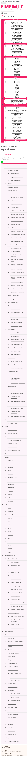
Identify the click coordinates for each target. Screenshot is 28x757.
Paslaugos (7, 738)
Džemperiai (17, 116)
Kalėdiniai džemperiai (16, 200)
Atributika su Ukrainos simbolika (17, 108)
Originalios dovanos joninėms (18, 364)
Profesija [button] (15, 57)
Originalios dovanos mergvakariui (15, 412)
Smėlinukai (17, 134)
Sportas (17, 92)
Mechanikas (17, 61)
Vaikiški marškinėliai (15, 697)
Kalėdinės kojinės (15, 227)
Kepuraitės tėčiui (15, 333)
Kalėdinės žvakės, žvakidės (17, 231)
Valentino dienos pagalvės (17, 282)
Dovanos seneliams (17, 52)
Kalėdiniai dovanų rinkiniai (17, 197)
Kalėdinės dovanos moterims (17, 214)
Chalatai (17, 111)
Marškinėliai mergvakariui (17, 408)
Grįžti (2, 162)
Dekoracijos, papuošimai (17, 113)
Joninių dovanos (17, 33)
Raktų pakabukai (17, 131)
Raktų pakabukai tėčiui (16, 351)
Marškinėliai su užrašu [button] (15, 98)
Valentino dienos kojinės (16, 269)
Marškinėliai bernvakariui (17, 393)
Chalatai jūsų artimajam (16, 248)
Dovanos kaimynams (17, 46)
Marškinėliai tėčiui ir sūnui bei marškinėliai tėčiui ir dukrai (18, 340)
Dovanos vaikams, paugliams (17, 49)
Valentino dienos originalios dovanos (17, 278)
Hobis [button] (15, 77)
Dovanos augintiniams (17, 55)
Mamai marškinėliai (15, 565)
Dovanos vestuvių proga (17, 41)
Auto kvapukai (17, 107)
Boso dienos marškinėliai (16, 589)
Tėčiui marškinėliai (15, 575)
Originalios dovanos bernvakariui (15, 397)
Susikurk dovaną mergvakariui (18, 416)
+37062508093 (4, 1)
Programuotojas (17, 67)
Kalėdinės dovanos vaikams (17, 217)
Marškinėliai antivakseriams (17, 569)
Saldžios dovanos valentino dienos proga (17, 255)
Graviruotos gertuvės (17, 118)
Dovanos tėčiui (17, 32)
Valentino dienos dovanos (17, 26)
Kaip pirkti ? (6, 749)
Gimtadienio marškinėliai (17, 592)
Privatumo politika (8, 753)
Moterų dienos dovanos (17, 28)
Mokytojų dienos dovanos (17, 22)
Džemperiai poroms (15, 251)
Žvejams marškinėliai (16, 582)
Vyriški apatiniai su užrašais (17, 292)
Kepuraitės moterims (16, 673)
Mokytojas (17, 62)
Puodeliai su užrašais (17, 130)
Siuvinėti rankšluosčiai (17, 133)
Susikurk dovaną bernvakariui (18, 401)
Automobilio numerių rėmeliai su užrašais (17, 110)
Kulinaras (17, 59)
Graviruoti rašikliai (17, 117)
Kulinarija (17, 88)
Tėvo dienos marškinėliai (17, 606)
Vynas (17, 94)
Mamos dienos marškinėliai (17, 603)
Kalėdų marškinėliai (15, 599)
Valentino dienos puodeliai (17, 285)
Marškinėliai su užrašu (10, 555)
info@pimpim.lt (11, 1)
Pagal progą (8, 166)
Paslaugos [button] (15, 140)
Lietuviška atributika (17, 123)
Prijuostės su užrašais (17, 128)
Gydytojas (17, 58)
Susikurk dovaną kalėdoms (17, 241)
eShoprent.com (20, 755)
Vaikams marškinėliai (16, 579)
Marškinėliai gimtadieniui (17, 375)
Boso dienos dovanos (17, 21)
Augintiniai (17, 80)
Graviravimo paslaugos (17, 141)
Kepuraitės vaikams (15, 676)
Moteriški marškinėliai (16, 693)
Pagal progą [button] (15, 19)
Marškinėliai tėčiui (15, 336)
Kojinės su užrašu (17, 121)
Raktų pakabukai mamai (16, 322)
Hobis (6, 504)
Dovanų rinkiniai (17, 114)
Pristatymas (6, 750)
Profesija (7, 457)
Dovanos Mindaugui (17, 42)
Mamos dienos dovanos (17, 31)
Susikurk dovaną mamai (16, 326)
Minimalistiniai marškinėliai (17, 628)
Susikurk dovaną (15, 104)
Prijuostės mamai (15, 316)
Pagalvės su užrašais (17, 127)
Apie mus (6, 746)
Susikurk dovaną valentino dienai (17, 260)
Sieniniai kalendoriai (16, 238)
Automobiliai (17, 81)
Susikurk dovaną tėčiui (16, 354)
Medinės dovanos (17, 126)
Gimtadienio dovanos (17, 35)
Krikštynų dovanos (17, 36)
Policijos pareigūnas (17, 65)
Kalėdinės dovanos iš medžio (17, 211)
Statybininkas (17, 69)
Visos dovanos (8, 635)
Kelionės (17, 85)
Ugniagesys (17, 71)
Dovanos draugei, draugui (17, 54)
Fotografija (17, 82)
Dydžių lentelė (7, 747)
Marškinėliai (17, 124)
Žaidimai (17, 95)
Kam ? (6, 426)
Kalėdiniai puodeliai (15, 207)
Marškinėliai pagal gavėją (17, 100)
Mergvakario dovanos (17, 39)
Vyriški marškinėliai (15, 700)
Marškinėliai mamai (15, 309)
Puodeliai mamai (15, 319)
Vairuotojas (17, 75)
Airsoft (17, 78)
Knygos (17, 87)
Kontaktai (18, 1)
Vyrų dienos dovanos (17, 23)
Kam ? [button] (15, 43)
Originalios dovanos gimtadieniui (15, 379)
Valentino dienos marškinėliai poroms (18, 273)
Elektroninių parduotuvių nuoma (8, 755)
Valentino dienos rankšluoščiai (18, 288)
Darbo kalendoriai (15, 194)
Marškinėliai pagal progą (17, 101)
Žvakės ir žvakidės (17, 138)
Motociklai (16, 91)
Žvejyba (17, 97)
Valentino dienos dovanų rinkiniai (17, 265)
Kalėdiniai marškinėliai (16, 204)
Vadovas (17, 72)
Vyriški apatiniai (17, 137)
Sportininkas (17, 68)
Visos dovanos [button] (15, 106)
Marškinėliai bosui (15, 173)
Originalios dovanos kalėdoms (18, 234)
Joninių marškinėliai (15, 596)
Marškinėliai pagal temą (17, 103)
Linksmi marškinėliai (15, 624)
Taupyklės (17, 136)
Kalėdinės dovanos (17, 25)
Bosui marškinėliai (15, 562)
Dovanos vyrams (17, 48)
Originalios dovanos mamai (17, 312)
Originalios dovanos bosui (17, 177)
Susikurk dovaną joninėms (17, 368)
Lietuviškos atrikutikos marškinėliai (16, 620)
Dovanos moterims (17, 45)
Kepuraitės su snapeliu (17, 120)
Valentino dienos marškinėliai (18, 609)
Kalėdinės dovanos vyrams (17, 221)
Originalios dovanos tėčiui (17, 344)
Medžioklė (17, 90)
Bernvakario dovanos (17, 38)
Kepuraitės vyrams (15, 680)
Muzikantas (17, 64)
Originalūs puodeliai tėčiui (17, 347)
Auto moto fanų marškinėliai (17, 616)
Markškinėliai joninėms (16, 361)
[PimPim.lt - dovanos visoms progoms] (12, 10)
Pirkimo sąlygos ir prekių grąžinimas (12, 751)
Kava (17, 84)
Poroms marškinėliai (15, 572)
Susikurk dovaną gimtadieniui (18, 383)
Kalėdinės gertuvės (15, 224)
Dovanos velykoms (17, 29)
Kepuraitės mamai (15, 305)
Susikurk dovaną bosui (16, 180)
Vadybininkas (17, 74)
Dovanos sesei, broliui (17, 51)
